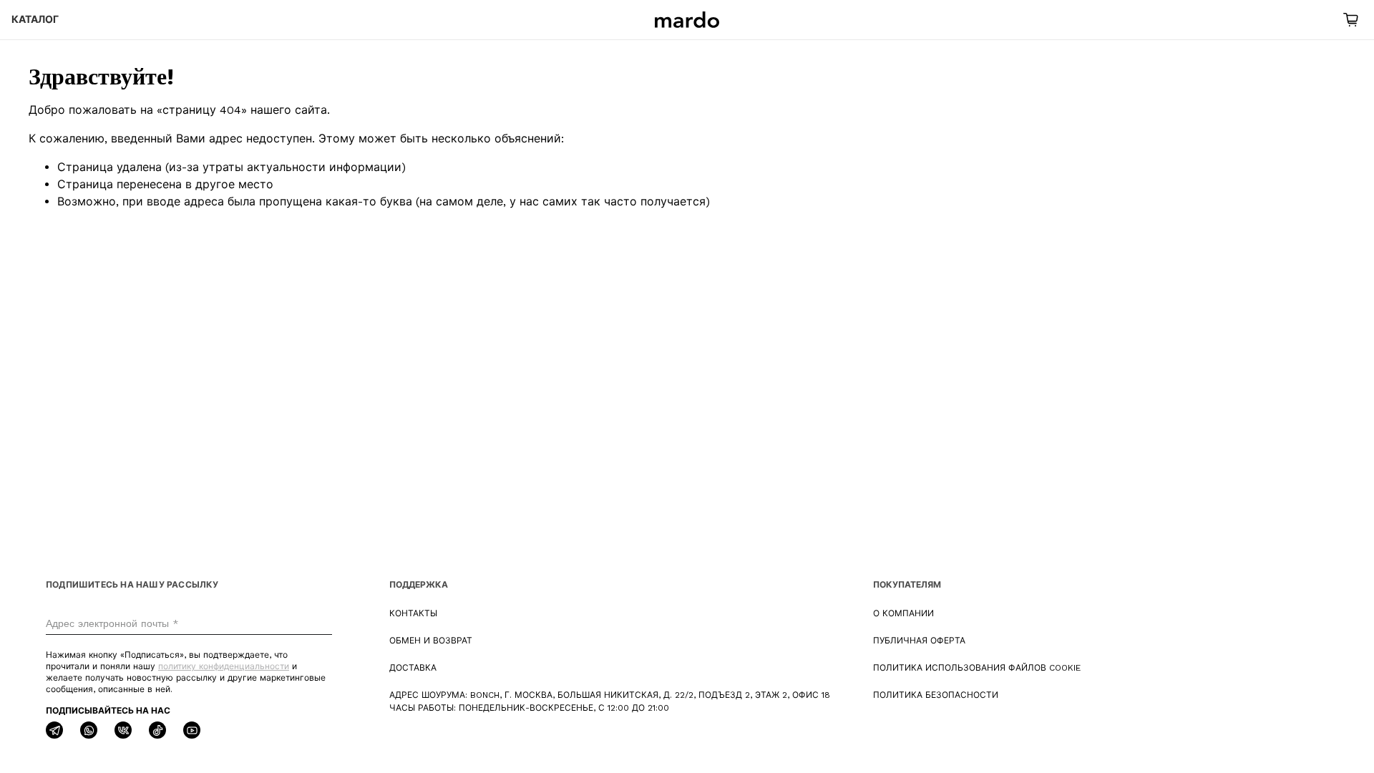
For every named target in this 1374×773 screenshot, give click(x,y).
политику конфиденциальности (223, 666)
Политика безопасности (935, 695)
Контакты (413, 613)
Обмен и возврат (430, 641)
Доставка (413, 668)
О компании (903, 613)
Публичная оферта (919, 641)
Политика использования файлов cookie (977, 668)
